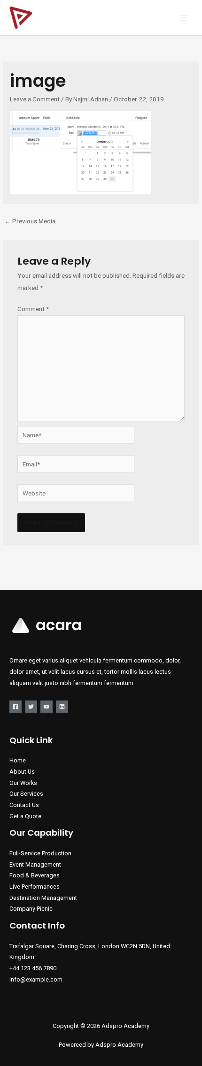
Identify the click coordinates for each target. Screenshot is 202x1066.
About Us (22, 771)
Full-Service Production (40, 853)
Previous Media (29, 221)
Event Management (35, 864)
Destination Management (43, 897)
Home (17, 760)
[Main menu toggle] (183, 17)
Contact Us (24, 804)
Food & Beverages (34, 875)
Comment (33, 308)
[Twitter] (31, 707)
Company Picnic (31, 908)
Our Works (23, 782)
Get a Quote (25, 816)
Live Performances (34, 886)
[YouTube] (46, 707)
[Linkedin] (62, 707)
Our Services (26, 793)
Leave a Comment (35, 99)
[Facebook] (15, 707)
